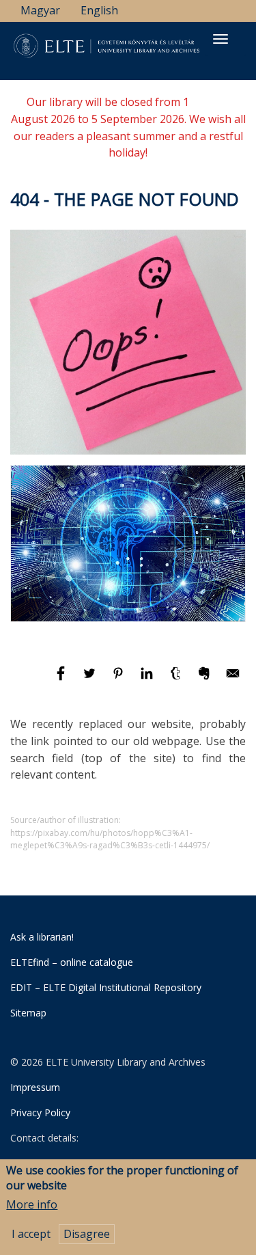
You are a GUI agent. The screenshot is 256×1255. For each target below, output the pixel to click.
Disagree (86, 1233)
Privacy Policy (40, 1112)
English (99, 10)
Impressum (35, 1087)
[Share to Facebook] (62, 679)
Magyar (40, 10)
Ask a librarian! (42, 936)
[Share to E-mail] (233, 679)
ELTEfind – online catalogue (71, 962)
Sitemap (28, 1012)
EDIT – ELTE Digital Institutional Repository (105, 987)
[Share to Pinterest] (119, 679)
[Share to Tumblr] (176, 679)
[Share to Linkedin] (148, 679)
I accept (31, 1233)
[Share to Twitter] (90, 679)
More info (31, 1204)
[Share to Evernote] (205, 679)
